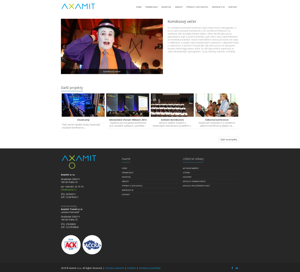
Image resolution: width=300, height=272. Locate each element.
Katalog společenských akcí (196, 186)
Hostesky (187, 177)
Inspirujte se (218, 7)
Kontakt (232, 7)
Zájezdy (178, 7)
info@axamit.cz (68, 189)
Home (139, 7)
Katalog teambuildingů (194, 181)
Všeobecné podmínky (149, 268)
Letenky (186, 172)
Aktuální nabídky (191, 168)
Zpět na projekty (228, 139)
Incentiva (166, 7)
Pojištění (131, 268)
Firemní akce (151, 7)
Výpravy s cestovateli (197, 7)
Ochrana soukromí (114, 268)
